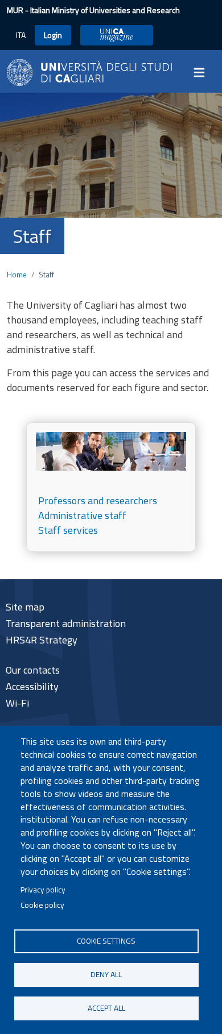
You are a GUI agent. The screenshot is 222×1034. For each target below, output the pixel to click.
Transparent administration (66, 623)
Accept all (106, 1008)
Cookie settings (106, 940)
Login (53, 35)
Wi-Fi (17, 703)
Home (17, 274)
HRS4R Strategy (41, 639)
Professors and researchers (97, 500)
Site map (25, 606)
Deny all (106, 974)
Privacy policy (42, 889)
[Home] (89, 71)
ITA (21, 35)
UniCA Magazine (116, 35)
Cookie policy (42, 905)
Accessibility (32, 686)
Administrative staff (82, 515)
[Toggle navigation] (202, 72)
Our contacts (33, 670)
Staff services (68, 530)
